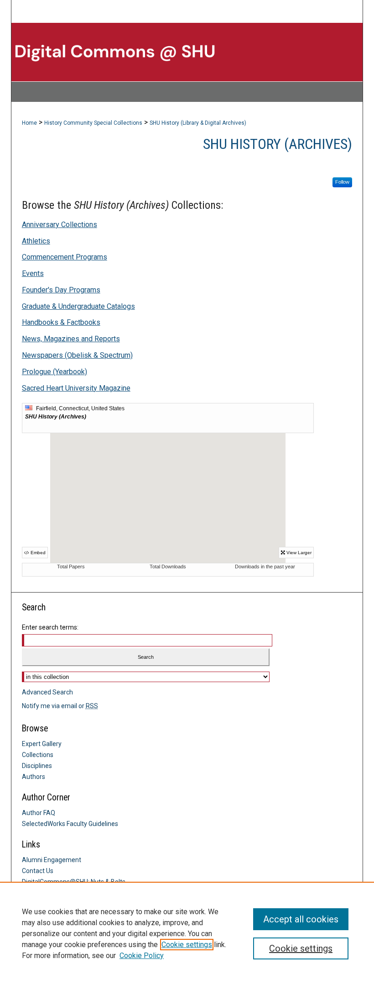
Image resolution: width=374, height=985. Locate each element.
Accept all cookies (300, 919)
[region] (187, 933)
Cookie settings (186, 944)
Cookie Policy (141, 955)
